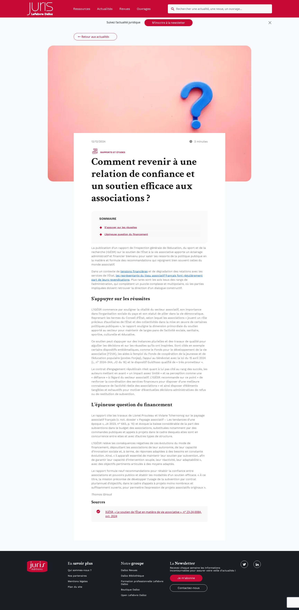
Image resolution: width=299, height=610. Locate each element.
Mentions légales (78, 581)
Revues (124, 9)
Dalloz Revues (129, 570)
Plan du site (75, 586)
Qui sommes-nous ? (80, 570)
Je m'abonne (186, 578)
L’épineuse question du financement (126, 234)
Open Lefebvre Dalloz (133, 595)
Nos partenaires (77, 575)
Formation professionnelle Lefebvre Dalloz (142, 582)
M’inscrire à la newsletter (168, 23)
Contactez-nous (189, 588)
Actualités (104, 9)
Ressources (81, 9)
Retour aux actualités (95, 37)
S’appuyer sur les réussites (121, 227)
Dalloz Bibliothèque (132, 575)
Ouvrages (144, 9)
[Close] (270, 23)
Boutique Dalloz (130, 589)
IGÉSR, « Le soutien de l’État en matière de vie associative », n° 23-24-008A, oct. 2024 (153, 514)
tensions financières (134, 271)
